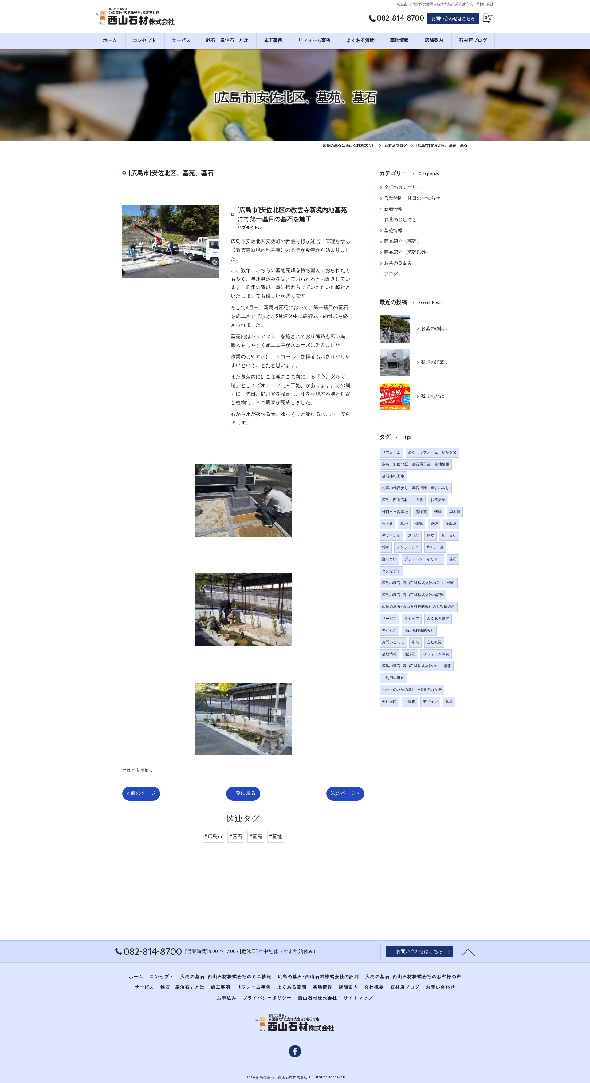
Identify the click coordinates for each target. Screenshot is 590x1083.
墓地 (404, 523)
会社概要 (434, 642)
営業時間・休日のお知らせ (412, 198)
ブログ (128, 770)
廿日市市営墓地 (395, 512)
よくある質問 (438, 618)
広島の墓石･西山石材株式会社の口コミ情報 (418, 583)
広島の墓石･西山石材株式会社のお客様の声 (418, 606)
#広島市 (213, 837)
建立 (430, 535)
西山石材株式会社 (419, 630)
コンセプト (391, 571)
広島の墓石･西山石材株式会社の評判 (413, 595)
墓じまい (449, 535)
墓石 (453, 559)
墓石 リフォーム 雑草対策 (432, 452)
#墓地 (275, 837)
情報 (438, 512)
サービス (389, 618)
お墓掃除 (438, 500)
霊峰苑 (421, 512)
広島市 (410, 702)
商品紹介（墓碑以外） (407, 252)
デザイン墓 (391, 535)
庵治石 (410, 654)
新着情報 (144, 770)
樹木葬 (455, 512)
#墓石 (235, 837)
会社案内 (389, 702)
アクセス (389, 630)
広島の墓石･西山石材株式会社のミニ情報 (416, 666)
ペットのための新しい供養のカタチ (412, 690)
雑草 (385, 547)
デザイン (430, 702)
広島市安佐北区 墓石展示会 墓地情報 (416, 464)
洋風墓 (451, 523)
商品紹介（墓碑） (403, 241)
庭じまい (389, 559)
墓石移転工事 (393, 476)
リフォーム (391, 452)
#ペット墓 (435, 547)
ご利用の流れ (393, 678)
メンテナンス (408, 547)
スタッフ (411, 618)
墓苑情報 (393, 230)
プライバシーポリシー (423, 559)
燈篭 (419, 523)
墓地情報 (389, 654)
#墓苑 (255, 837)
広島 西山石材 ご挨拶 (402, 500)
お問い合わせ (393, 642)
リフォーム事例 (436, 654)
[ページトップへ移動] (468, 952)
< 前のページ (141, 793)
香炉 (434, 523)
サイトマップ (358, 998)
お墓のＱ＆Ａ (398, 263)
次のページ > (345, 793)
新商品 (413, 535)
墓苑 (449, 702)
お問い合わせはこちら (453, 18)
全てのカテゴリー (403, 187)
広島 (415, 642)
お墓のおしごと (400, 220)
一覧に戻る (243, 793)
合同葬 (387, 523)
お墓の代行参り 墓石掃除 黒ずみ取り (416, 488)
